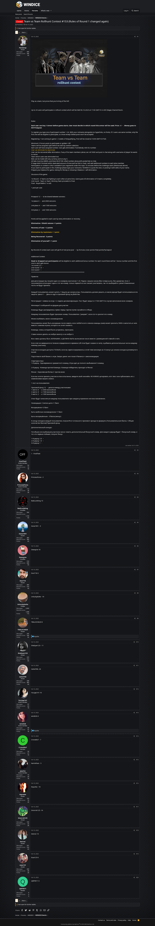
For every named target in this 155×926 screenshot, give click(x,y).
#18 (137, 830)
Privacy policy (122, 920)
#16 (137, 783)
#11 (137, 665)
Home (26, 11)
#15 (137, 760)
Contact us (101, 920)
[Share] (135, 36)
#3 (138, 473)
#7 (138, 569)
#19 (137, 854)
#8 (138, 593)
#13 (137, 713)
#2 (138, 450)
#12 (137, 689)
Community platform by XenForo (77, 924)
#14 (137, 736)
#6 (138, 546)
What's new (45, 11)
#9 (138, 618)
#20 (137, 877)
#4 (138, 497)
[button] (51, 11)
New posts (18, 14)
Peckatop (20, 24)
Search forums (28, 14)
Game (19, 11)
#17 (137, 807)
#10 (137, 642)
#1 (138, 36)
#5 (138, 522)
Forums (35, 11)
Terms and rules (111, 920)
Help (129, 920)
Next (23, 32)
